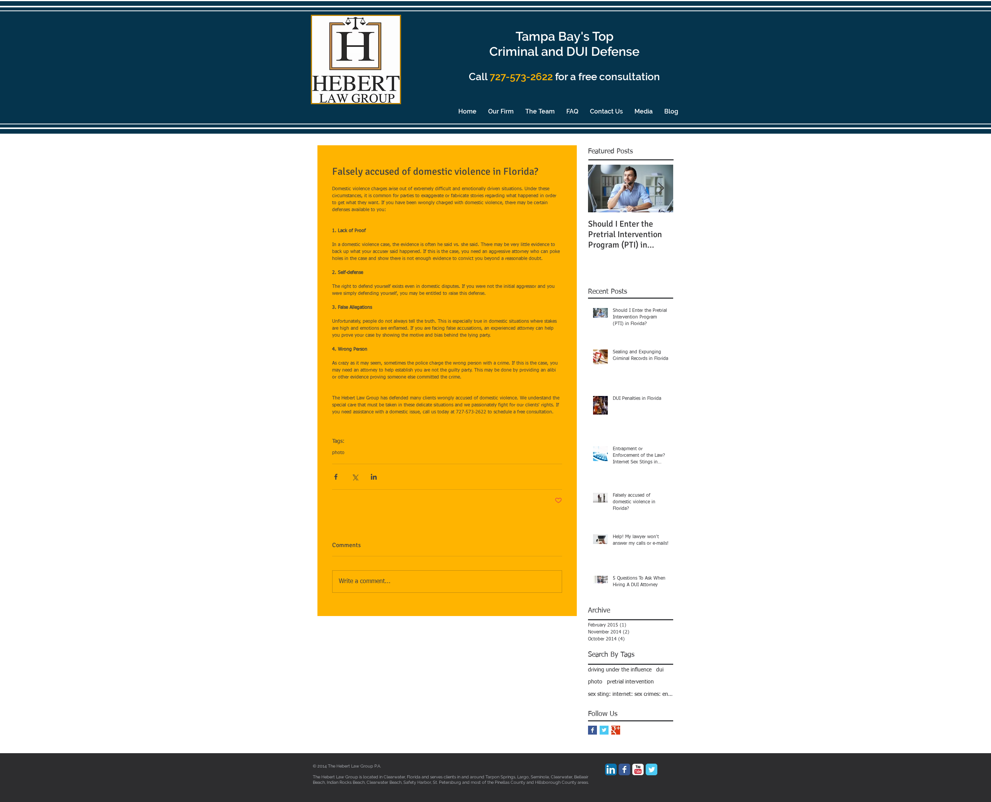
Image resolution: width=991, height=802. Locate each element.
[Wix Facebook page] (624, 769)
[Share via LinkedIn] (373, 476)
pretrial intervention (630, 682)
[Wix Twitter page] (651, 769)
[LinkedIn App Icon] (611, 769)
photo (338, 453)
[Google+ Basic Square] (615, 730)
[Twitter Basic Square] (604, 730)
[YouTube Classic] (638, 769)
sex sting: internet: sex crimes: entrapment (630, 694)
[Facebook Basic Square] (592, 730)
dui (660, 670)
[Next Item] (660, 188)
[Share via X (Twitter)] (354, 476)
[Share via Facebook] (335, 476)
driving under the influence (620, 670)
